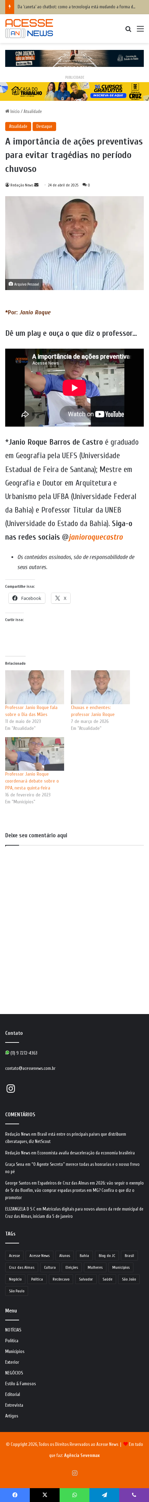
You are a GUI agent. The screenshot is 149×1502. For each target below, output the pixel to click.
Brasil (129, 1255)
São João (129, 1279)
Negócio (15, 1279)
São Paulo (16, 1291)
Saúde (107, 1279)
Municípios (121, 1267)
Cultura (50, 1267)
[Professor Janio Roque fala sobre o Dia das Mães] (34, 687)
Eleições (71, 1267)
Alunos (64, 1255)
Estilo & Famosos (20, 1384)
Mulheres (95, 1267)
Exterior (12, 1362)
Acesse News (39, 1255)
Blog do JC (107, 1255)
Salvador (86, 1279)
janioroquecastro (96, 537)
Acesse (14, 1255)
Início (14, 111)
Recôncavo (61, 1279)
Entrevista (14, 1405)
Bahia (84, 1255)
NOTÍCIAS (13, 1330)
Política (37, 1279)
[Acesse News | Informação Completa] (29, 28)
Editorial (12, 1394)
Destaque (44, 126)
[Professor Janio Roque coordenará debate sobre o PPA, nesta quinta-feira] (34, 754)
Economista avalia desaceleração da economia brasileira (86, 1152)
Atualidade (33, 111)
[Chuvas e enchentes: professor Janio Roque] (100, 687)
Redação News (21, 185)
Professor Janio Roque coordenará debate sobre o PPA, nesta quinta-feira (32, 781)
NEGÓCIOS (14, 1373)
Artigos (11, 1416)
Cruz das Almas (21, 1267)
